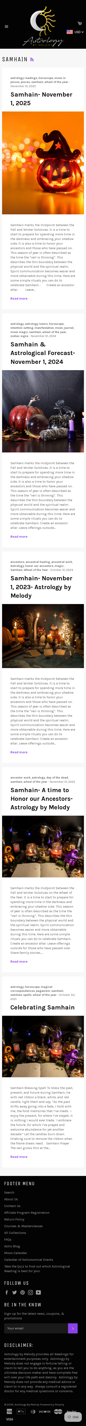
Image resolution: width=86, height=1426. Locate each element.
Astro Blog (12, 1246)
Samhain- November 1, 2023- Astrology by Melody (41, 586)
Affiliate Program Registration (26, 1213)
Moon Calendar (15, 1253)
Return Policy (14, 1219)
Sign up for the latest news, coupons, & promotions (34, 1316)
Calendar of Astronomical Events (28, 1260)
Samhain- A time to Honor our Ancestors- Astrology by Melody (41, 798)
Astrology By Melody (27, 1404)
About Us (11, 1199)
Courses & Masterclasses (23, 1226)
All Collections (15, 1233)
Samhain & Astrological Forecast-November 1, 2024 (42, 353)
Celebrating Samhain (42, 1007)
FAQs (7, 1239)
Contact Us (12, 1206)
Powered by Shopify (52, 1404)
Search (9, 1192)
